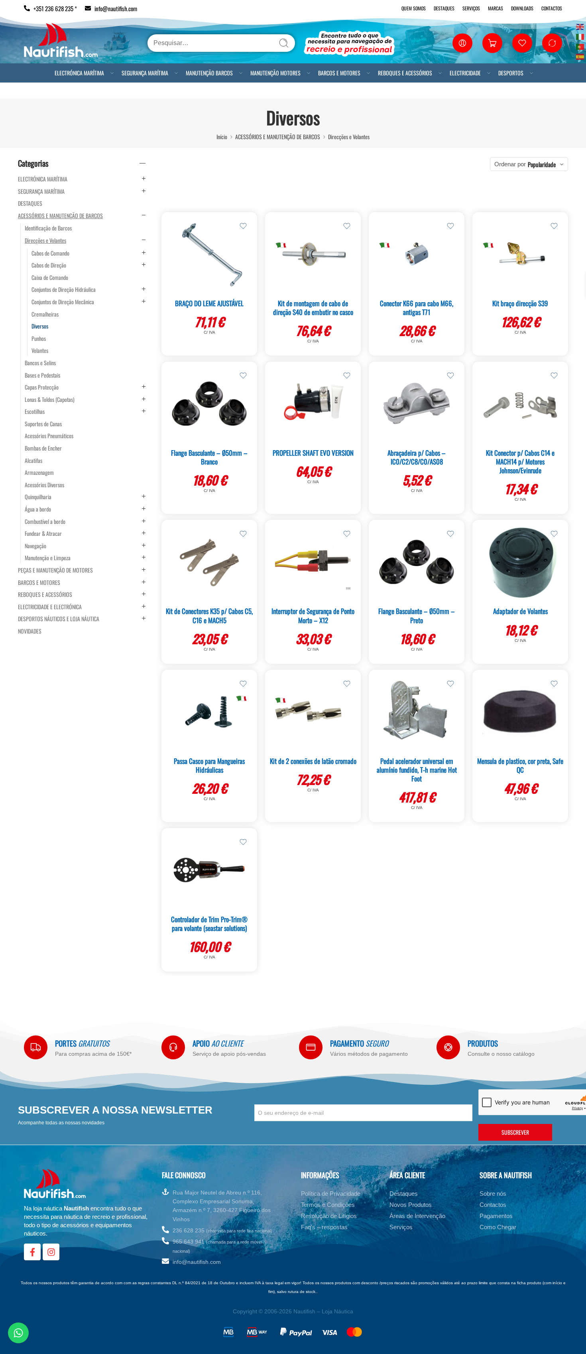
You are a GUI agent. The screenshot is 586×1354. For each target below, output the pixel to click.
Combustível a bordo (45, 521)
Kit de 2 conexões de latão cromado (313, 761)
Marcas (495, 8)
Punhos (38, 338)
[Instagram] (51, 1252)
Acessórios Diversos (44, 485)
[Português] (580, 46)
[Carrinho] (492, 43)
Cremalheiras (45, 314)
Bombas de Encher (43, 448)
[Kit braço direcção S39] (520, 254)
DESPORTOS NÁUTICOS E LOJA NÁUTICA (58, 619)
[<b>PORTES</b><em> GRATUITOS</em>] (35, 1047)
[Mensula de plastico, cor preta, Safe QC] (520, 712)
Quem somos (413, 8)
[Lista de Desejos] (243, 226)
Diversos (39, 326)
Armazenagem (39, 472)
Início (221, 136)
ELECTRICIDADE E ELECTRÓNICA (50, 607)
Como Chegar (498, 1227)
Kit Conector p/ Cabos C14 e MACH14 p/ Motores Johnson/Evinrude (520, 461)
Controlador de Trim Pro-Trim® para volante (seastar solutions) (209, 923)
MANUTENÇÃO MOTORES (275, 73)
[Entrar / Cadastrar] (462, 43)
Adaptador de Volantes (520, 611)
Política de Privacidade (330, 1193)
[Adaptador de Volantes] (520, 562)
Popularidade (542, 164)
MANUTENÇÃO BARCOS (209, 73)
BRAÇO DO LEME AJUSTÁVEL (209, 303)
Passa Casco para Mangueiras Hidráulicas (209, 765)
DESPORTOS (510, 73)
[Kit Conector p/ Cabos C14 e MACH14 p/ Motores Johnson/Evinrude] (520, 403)
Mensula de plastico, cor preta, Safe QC (520, 765)
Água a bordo (38, 509)
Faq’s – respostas (324, 1227)
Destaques (444, 8)
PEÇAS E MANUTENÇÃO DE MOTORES (55, 570)
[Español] (580, 56)
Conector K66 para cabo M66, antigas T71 (416, 307)
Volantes (39, 350)
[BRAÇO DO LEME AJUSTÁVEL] (209, 254)
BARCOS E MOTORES (339, 73)
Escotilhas (35, 411)
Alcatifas (33, 460)
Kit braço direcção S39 (520, 303)
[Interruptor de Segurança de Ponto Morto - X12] (313, 562)
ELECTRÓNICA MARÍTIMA (79, 73)
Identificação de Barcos (48, 228)
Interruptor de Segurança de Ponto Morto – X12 (312, 615)
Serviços (471, 8)
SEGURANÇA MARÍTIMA (145, 73)
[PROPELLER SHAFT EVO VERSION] (313, 403)
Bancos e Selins (40, 363)
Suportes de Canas (43, 424)
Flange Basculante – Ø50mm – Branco (209, 457)
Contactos (551, 8)
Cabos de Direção (48, 265)
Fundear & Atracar (43, 533)
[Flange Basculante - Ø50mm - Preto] (416, 562)
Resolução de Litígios (329, 1215)
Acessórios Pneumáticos (49, 436)
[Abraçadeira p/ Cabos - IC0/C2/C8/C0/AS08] (416, 403)
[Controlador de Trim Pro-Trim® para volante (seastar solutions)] (209, 870)
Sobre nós (493, 1193)
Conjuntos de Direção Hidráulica (63, 289)
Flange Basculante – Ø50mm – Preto (416, 615)
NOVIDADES (29, 631)
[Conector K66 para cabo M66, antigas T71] (416, 254)
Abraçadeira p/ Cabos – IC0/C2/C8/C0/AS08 (416, 457)
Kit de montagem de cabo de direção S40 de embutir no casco (313, 307)
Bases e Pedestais (42, 375)
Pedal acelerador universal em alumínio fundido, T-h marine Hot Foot (417, 769)
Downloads (522, 8)
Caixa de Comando (49, 277)
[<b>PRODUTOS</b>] (448, 1047)
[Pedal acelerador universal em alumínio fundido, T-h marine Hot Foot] (416, 712)
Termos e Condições (328, 1204)
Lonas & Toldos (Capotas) (50, 399)
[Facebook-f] (32, 1252)
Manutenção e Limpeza (48, 558)
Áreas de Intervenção (417, 1215)
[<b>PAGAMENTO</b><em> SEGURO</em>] (310, 1047)
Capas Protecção (42, 387)
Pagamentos (496, 1215)
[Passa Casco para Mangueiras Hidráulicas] (209, 712)
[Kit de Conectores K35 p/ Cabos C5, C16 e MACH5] (209, 562)
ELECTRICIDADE (465, 73)
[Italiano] (580, 36)
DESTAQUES (30, 203)
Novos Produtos (410, 1204)
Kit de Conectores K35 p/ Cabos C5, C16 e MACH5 (209, 615)
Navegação (35, 546)
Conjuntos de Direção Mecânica (62, 302)
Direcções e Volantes (349, 136)
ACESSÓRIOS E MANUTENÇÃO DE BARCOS (277, 136)
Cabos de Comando (50, 253)
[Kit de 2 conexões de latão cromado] (313, 712)
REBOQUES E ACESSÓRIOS (405, 73)
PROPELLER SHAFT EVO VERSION (313, 453)
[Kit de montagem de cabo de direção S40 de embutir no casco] (313, 254)
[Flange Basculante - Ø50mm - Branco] (209, 403)
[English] (580, 26)
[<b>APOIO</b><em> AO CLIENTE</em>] (173, 1047)
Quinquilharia (38, 497)
